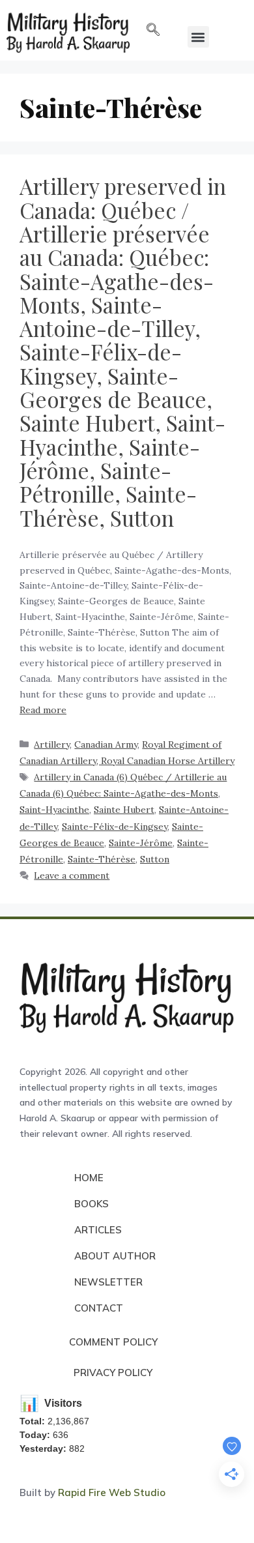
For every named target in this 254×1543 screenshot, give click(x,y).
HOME (89, 1177)
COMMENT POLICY (113, 1342)
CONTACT (98, 1308)
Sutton (154, 859)
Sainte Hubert (124, 810)
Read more (43, 710)
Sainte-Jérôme (141, 843)
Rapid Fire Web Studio (111, 1492)
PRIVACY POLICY (113, 1372)
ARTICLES (98, 1230)
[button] (153, 31)
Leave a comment (71, 875)
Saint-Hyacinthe (54, 810)
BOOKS (91, 1204)
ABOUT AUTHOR (115, 1256)
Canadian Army (105, 744)
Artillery (52, 744)
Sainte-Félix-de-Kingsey (114, 826)
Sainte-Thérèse (101, 859)
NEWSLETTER (108, 1282)
